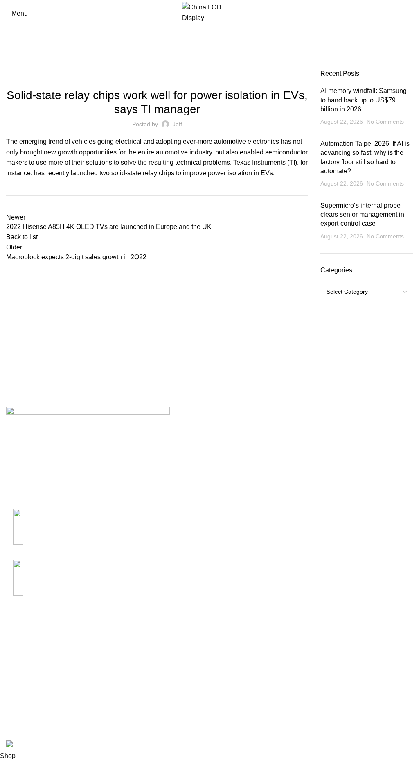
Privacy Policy (166, 709)
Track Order (303, 709)
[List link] (105, 524)
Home (13, 65)
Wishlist (297, 724)
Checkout (299, 694)
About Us (19, 663)
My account (302, 663)
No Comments (385, 121)
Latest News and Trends (157, 74)
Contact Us (22, 678)
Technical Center (30, 694)
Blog (31, 65)
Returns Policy (167, 678)
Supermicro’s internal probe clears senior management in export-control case (362, 214)
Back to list (22, 236)
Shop (293, 678)
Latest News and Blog (38, 709)
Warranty (158, 694)
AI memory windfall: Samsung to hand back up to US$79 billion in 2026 (363, 100)
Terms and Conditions (177, 724)
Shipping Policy (168, 663)
